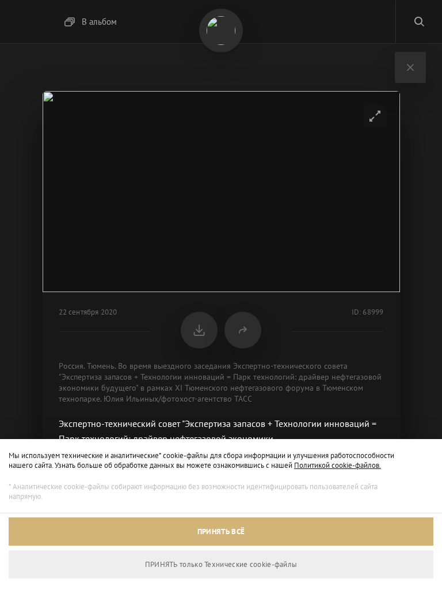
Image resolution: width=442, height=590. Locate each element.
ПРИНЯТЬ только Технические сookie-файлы (221, 564)
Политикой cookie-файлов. (337, 465)
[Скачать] (199, 330)
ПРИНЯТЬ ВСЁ (221, 531)
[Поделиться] (242, 330)
